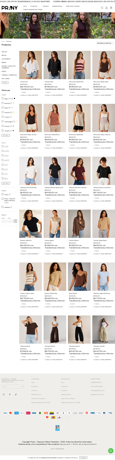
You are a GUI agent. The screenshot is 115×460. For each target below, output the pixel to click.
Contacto (46, 6)
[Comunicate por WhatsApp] (110, 450)
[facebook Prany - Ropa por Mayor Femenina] (10, 394)
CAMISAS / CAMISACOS (9, 75)
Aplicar (15, 221)
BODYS (4, 71)
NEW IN (4, 55)
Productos (33, 6)
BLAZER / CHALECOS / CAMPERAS (9, 67)
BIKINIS (4, 62)
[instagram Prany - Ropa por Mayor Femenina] (4, 394)
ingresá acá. (65, 448)
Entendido (83, 457)
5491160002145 (96, 382)
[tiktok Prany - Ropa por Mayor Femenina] (16, 394)
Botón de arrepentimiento (85, 448)
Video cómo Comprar (73, 6)
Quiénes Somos (57, 6)
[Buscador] (102, 8)
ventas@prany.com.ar (98, 390)
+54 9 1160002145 (97, 386)
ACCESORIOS (6, 59)
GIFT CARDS (5, 79)
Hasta (9, 218)
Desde (3, 218)
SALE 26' (4, 52)
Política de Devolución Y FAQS (32, 9)
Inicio (25, 6)
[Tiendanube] (58, 453)
